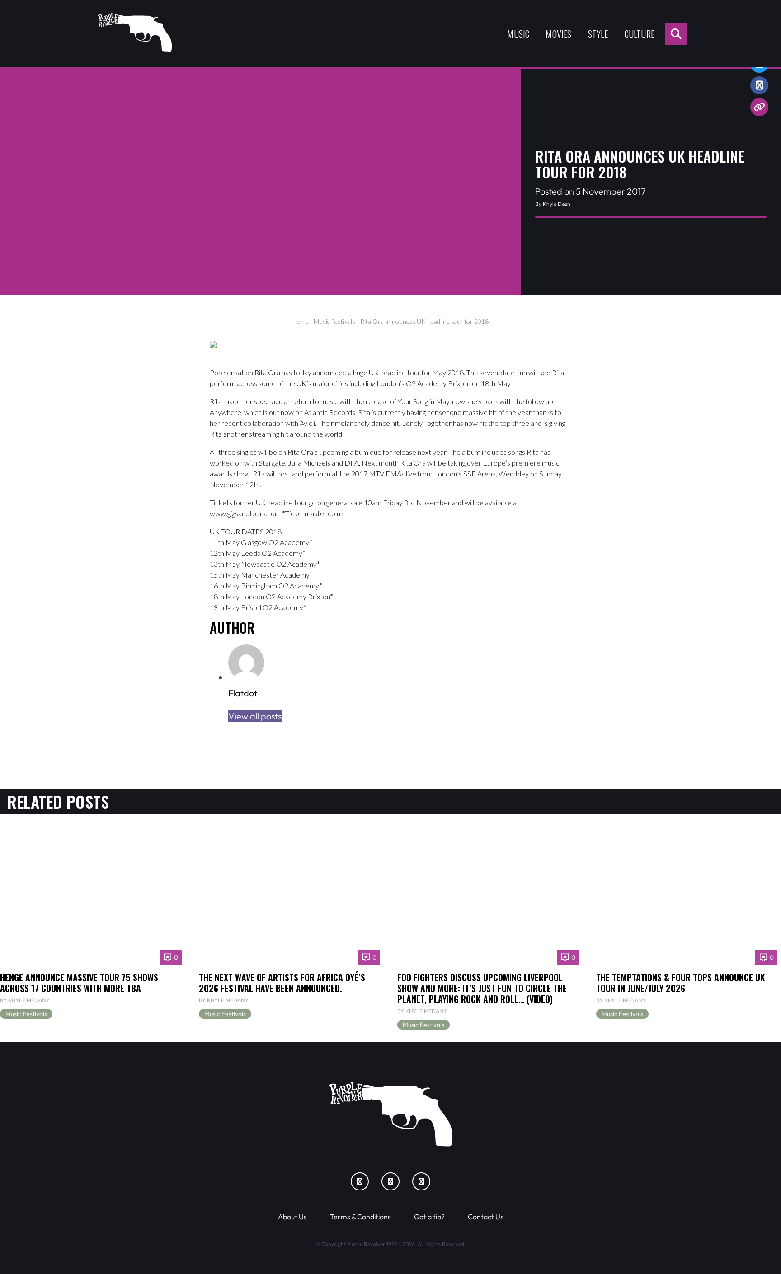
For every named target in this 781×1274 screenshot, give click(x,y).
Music (518, 34)
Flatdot (242, 693)
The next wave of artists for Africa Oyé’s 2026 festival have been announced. (282, 983)
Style (598, 34)
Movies (558, 34)
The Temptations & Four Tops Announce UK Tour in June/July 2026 (680, 983)
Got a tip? (429, 1216)
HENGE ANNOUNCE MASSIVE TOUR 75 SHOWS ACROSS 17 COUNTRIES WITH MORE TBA (79, 983)
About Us (292, 1216)
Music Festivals (334, 321)
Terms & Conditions (360, 1216)
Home (300, 321)
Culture (639, 34)
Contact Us (485, 1216)
